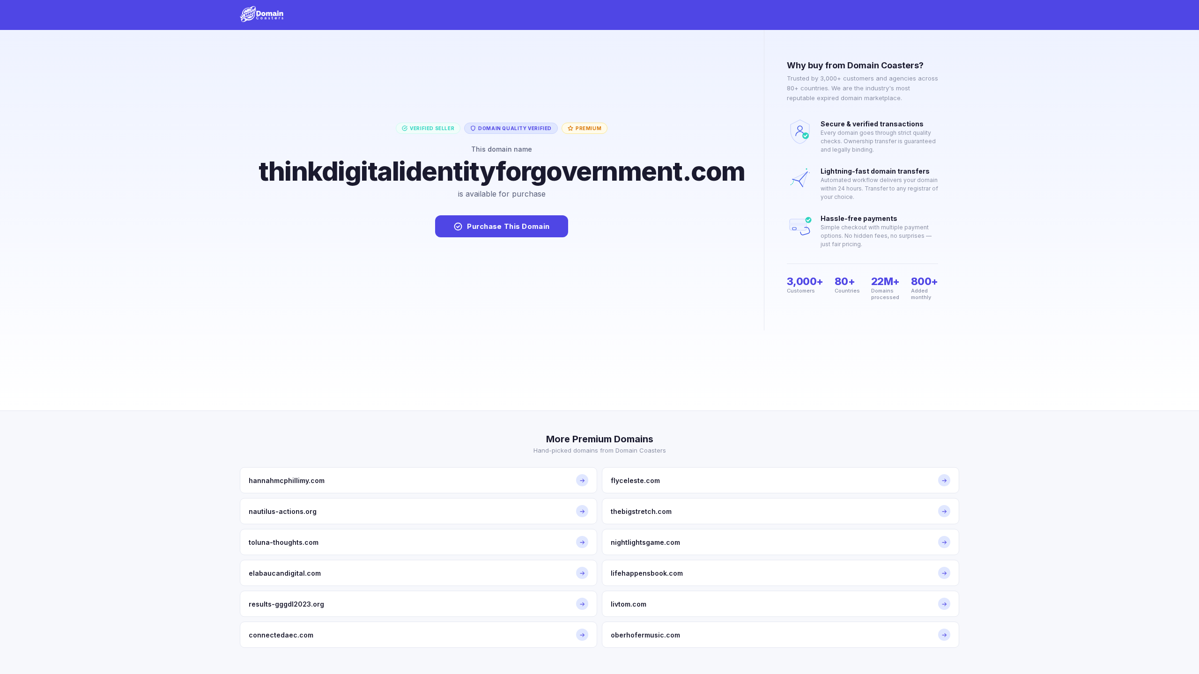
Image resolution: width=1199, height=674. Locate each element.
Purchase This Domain (508, 226)
